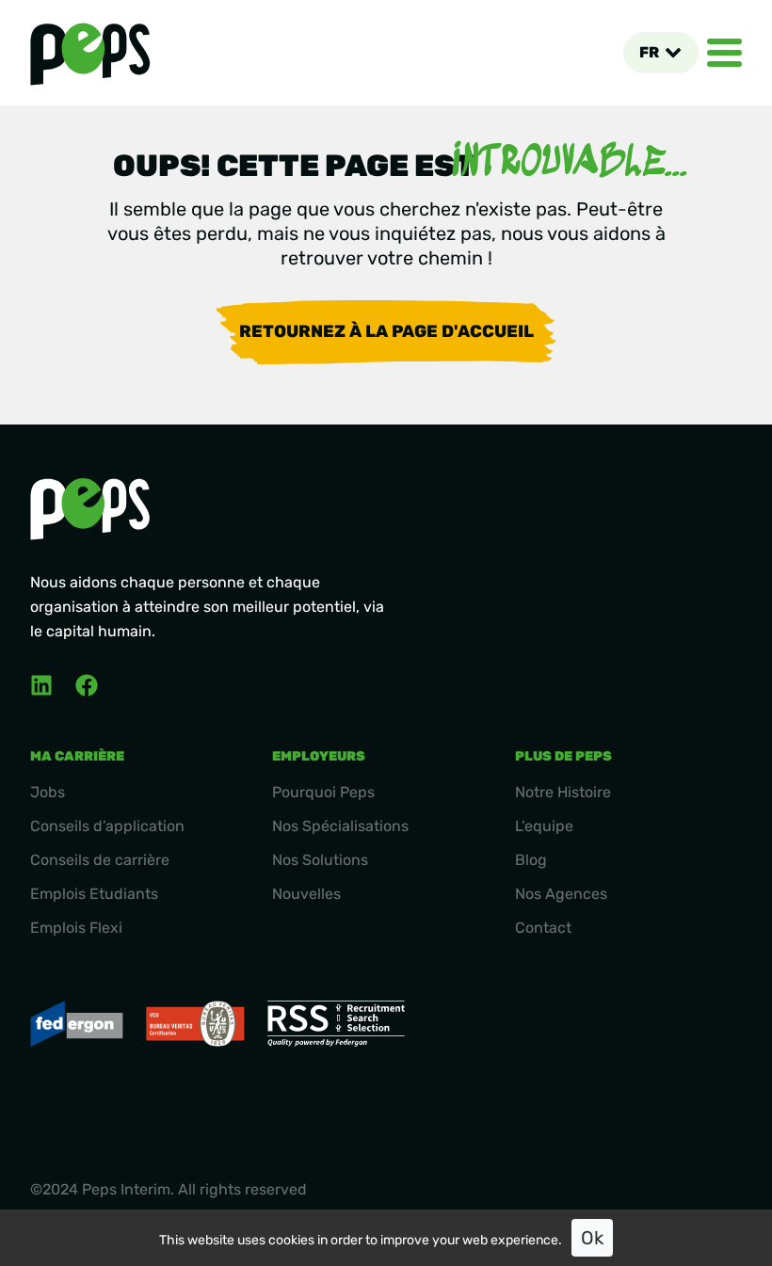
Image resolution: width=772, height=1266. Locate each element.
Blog (531, 860)
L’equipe (544, 826)
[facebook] (86, 685)
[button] (660, 52)
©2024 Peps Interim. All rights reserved (168, 1189)
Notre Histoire (563, 792)
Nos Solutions (320, 860)
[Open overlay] (724, 53)
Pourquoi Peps (323, 792)
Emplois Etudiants (94, 894)
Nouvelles (306, 894)
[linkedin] (41, 685)
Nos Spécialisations (340, 826)
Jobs (47, 792)
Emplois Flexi (76, 928)
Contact (543, 928)
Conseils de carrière (99, 860)
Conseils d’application (107, 826)
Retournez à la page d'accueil (386, 331)
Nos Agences (561, 894)
